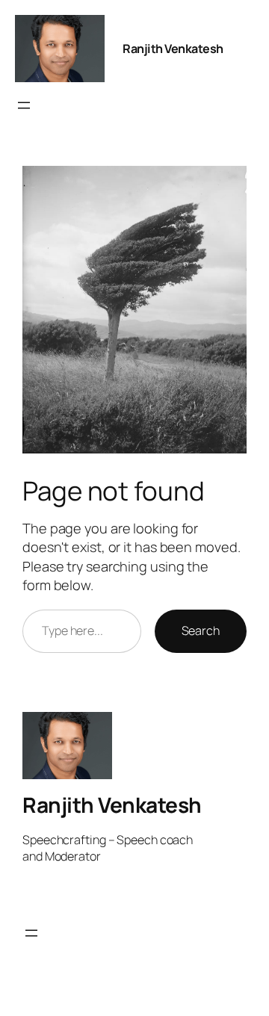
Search (201, 630)
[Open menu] (24, 105)
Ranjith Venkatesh (173, 48)
